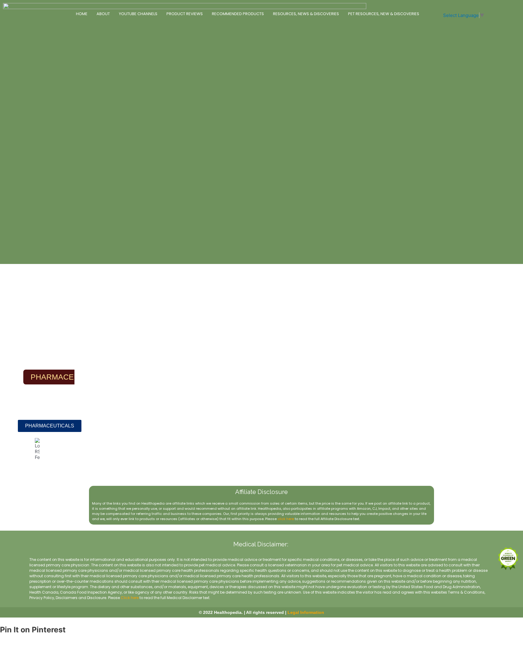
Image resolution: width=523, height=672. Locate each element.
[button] (49, 426)
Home (81, 14)
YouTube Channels (138, 14)
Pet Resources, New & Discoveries (383, 14)
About (103, 14)
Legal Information (306, 612)
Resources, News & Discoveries (306, 14)
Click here (130, 597)
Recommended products (238, 14)
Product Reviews (184, 14)
